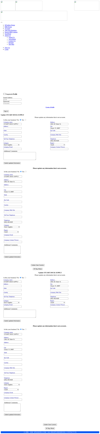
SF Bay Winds (38, 269)
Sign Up (7, 47)
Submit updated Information (12, 163)
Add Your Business (11, 30)
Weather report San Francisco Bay (17, 89)
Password (6, 101)
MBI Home (8, 27)
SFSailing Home (10, 25)
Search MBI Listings (11, 32)
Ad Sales (7, 28)
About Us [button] (8, 35)
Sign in (6, 111)
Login (6, 49)
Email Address (7, 97)
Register (11, 42)
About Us (12, 37)
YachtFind (8, 34)
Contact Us (12, 41)
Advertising (12, 39)
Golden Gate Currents (38, 265)
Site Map (11, 44)
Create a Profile (50, 107)
